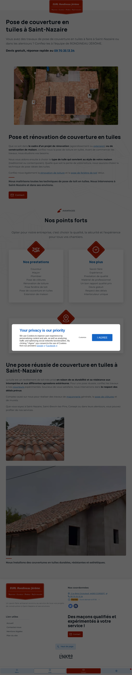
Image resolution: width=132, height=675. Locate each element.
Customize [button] (82, 337)
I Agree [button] (102, 337)
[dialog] (66, 337)
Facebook (50, 346)
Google (40, 346)
